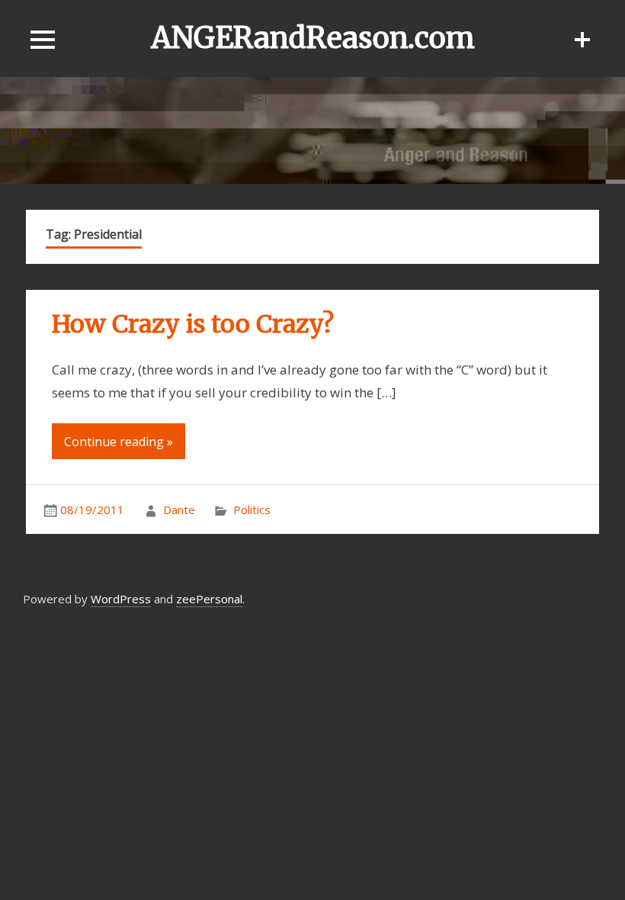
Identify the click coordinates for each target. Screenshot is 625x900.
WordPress (121, 598)
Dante (179, 509)
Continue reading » (118, 441)
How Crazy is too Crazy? (193, 324)
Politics (252, 509)
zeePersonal (209, 598)
